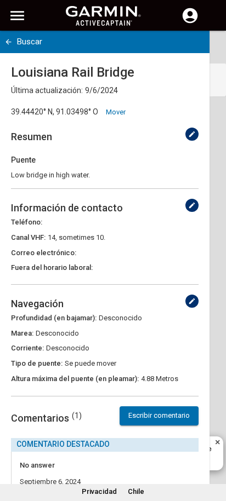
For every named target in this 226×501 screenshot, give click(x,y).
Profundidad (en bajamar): (54, 318)
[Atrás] (8, 42)
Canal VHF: (28, 237)
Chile (136, 491)
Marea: (22, 333)
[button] (212, 451)
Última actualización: (47, 90)
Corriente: (27, 348)
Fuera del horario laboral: (52, 267)
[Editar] (192, 134)
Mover (116, 112)
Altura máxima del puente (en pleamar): (75, 379)
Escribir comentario (159, 415)
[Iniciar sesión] (190, 22)
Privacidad (99, 491)
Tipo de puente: (37, 363)
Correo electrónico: (43, 253)
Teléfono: (26, 222)
